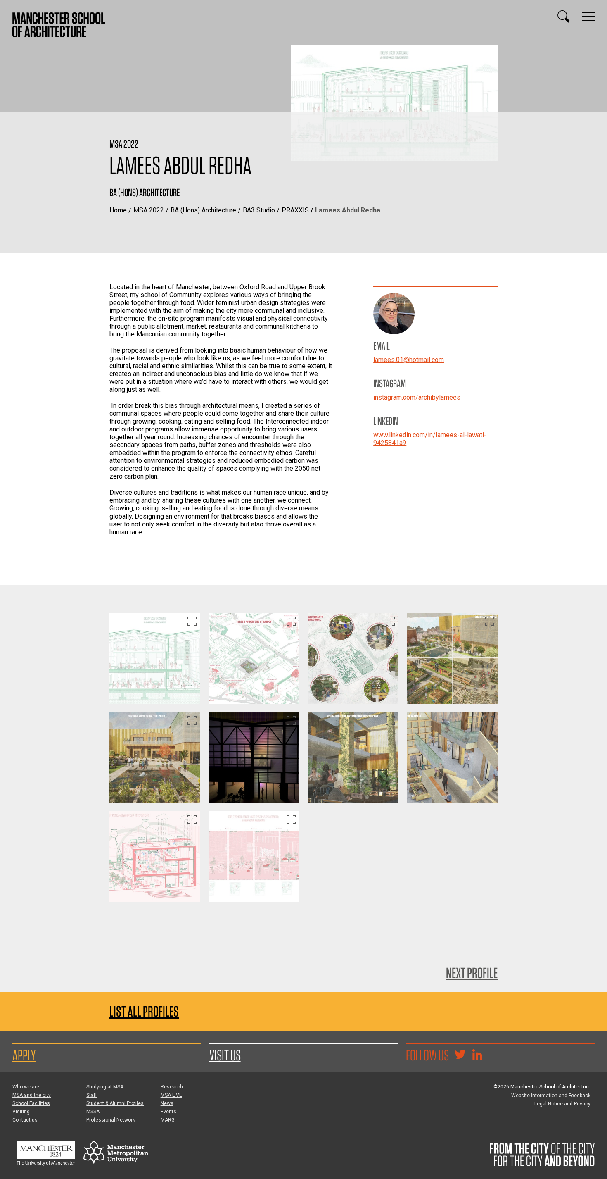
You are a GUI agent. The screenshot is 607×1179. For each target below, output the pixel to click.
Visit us (225, 1055)
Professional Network (110, 1120)
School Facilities (31, 1103)
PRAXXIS (295, 210)
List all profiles (144, 1011)
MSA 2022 (148, 210)
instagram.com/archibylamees (416, 397)
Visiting (21, 1112)
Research (172, 1087)
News (167, 1103)
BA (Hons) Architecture (203, 210)
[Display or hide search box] (563, 16)
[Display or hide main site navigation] (588, 16)
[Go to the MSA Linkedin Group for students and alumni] (477, 1055)
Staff (91, 1095)
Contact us (25, 1120)
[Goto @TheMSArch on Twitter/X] (460, 1055)
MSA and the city (31, 1095)
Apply (24, 1055)
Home (118, 210)
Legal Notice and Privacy (562, 1104)
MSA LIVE (171, 1095)
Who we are (25, 1087)
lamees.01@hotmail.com (408, 360)
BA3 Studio (259, 210)
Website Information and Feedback (550, 1095)
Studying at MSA (104, 1087)
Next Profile (472, 972)
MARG (168, 1120)
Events (168, 1112)
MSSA (93, 1112)
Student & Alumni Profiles (115, 1103)
